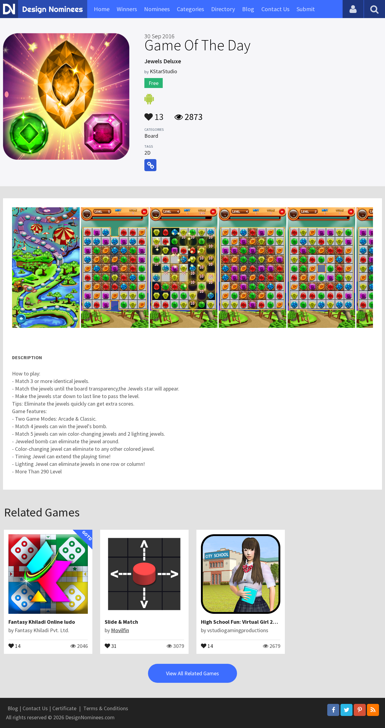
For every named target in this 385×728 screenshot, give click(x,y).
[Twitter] (346, 710)
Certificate (64, 708)
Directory (223, 9)
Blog (248, 9)
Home (101, 9)
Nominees (157, 9)
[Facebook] (333, 710)
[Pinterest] (360, 710)
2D (147, 152)
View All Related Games (192, 673)
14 (17, 645)
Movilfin (120, 630)
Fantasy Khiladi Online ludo (41, 621)
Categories (190, 9)
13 (158, 114)
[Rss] (373, 710)
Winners (127, 9)
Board (151, 135)
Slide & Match (121, 621)
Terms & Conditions (105, 708)
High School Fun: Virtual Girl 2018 (241, 621)
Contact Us (275, 9)
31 (113, 645)
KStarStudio (163, 71)
